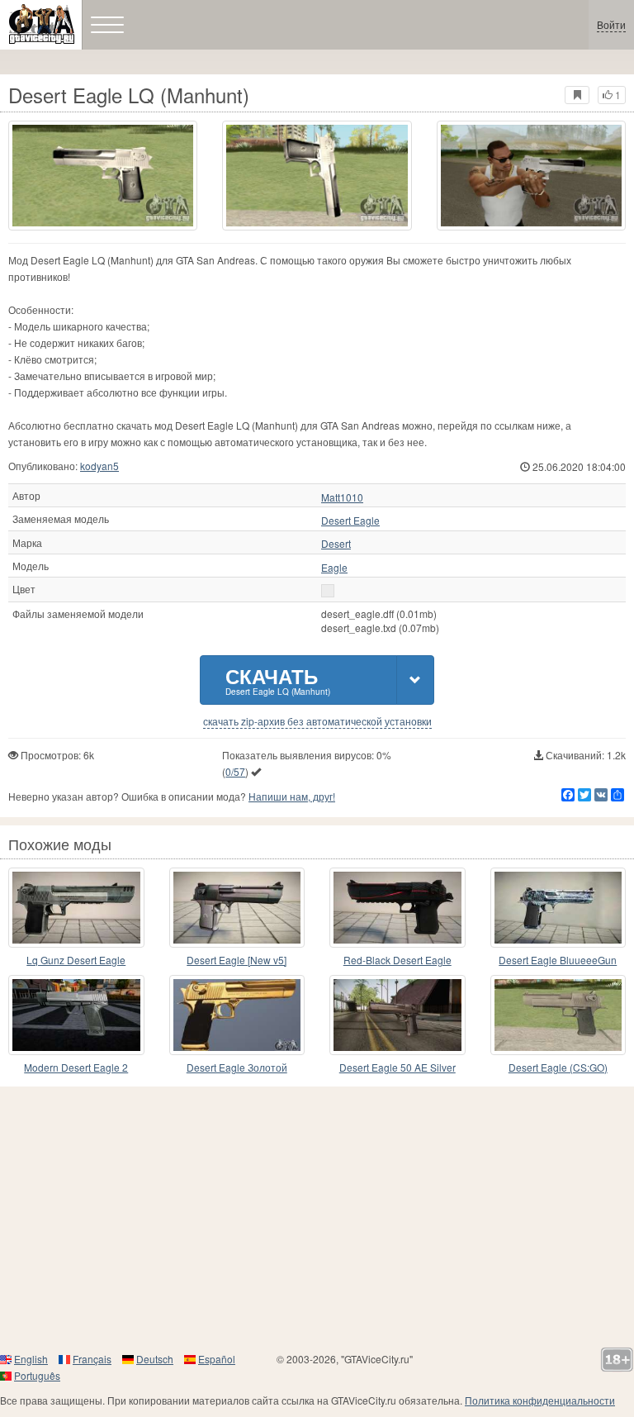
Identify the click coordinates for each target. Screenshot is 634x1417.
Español (216, 1359)
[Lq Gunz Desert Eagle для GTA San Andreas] (76, 908)
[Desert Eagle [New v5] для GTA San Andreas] (237, 908)
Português (37, 1375)
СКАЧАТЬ (277, 679)
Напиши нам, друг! (291, 796)
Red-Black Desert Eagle (397, 960)
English (31, 1359)
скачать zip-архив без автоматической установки (317, 721)
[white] (327, 590)
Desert (336, 544)
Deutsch (154, 1359)
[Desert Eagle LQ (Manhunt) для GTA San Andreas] (102, 176)
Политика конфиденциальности (540, 1400)
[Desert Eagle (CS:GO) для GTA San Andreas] (558, 1015)
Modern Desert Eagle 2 (76, 1067)
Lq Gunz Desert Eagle (75, 960)
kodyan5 (99, 466)
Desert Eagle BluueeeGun (558, 960)
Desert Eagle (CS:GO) (558, 1067)
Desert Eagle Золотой (237, 1067)
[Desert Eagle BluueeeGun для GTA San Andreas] (558, 908)
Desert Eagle (350, 520)
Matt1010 (342, 497)
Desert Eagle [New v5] (236, 960)
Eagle (334, 567)
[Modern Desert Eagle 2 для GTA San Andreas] (76, 1015)
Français (92, 1359)
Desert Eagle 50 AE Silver (397, 1067)
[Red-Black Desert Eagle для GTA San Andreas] (397, 908)
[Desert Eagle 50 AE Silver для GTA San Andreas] (397, 1015)
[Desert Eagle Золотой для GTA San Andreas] (237, 1015)
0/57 (235, 771)
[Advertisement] (317, 1218)
